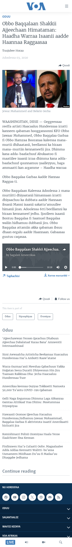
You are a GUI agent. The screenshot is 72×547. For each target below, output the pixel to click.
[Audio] (26, 542)
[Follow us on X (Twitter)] (32, 497)
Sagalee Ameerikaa (22, 255)
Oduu (6, 16)
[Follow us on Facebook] (6, 497)
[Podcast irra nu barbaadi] (41, 497)
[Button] (64, 65)
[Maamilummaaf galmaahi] (50, 497)
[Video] (43, 542)
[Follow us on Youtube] (14, 497)
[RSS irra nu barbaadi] (58, 497)
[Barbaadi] (60, 542)
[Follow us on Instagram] (23, 497)
